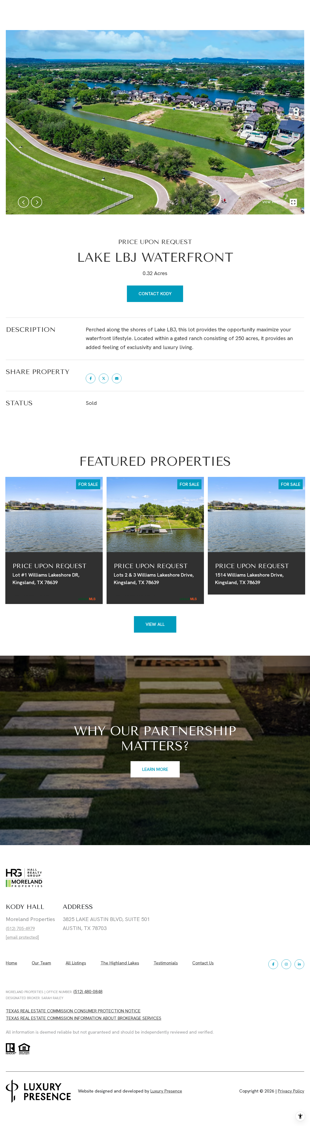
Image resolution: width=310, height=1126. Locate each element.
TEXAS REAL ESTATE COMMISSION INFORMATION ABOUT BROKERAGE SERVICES (83, 1018)
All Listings (76, 963)
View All (155, 624)
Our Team (41, 963)
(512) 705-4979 (20, 928)
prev (23, 202)
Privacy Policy (291, 1091)
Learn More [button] (155, 769)
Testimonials (166, 963)
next (36, 202)
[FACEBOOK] (273, 964)
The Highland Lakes (120, 963)
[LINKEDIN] (299, 964)
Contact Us (203, 963)
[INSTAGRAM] (286, 964)
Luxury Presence (166, 1091)
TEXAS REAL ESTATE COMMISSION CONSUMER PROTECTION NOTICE (73, 1011)
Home (11, 963)
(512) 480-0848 (87, 991)
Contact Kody (155, 293)
